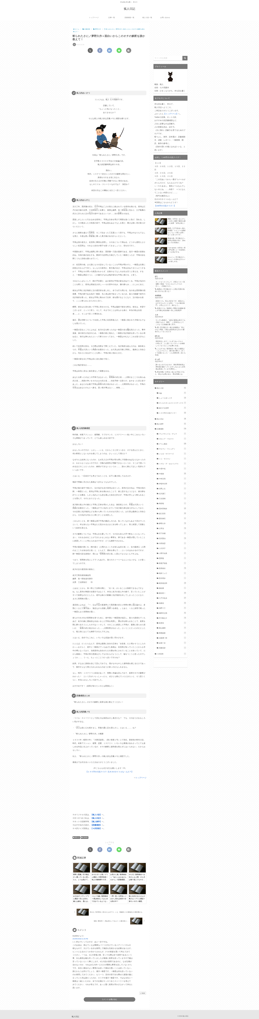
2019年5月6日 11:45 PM (80, 939)
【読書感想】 (96, 825)
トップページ (140, 778)
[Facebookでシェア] (99, 50)
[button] (128, 50)
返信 (143, 993)
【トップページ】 (170, 114)
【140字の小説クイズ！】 (165, 206)
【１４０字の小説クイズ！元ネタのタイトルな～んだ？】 (109, 772)
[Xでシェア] (90, 50)
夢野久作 (77, 837)
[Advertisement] (109, 71)
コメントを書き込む (109, 999)
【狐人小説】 (96, 815)
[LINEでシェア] (119, 50)
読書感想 (85, 837)
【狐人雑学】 (96, 822)
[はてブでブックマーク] (109, 50)
